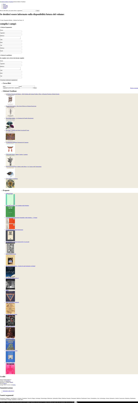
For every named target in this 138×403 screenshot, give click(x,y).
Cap (1, 45)
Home (4, 4)
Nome (1, 30)
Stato (1, 42)
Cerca (4, 87)
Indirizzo (2, 35)
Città (1, 39)
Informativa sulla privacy (8, 391)
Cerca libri (5, 5)
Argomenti (5, 6)
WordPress (7, 381)
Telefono (2, 48)
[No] (77, 402)
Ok (75, 402)
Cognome (2, 33)
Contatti (4, 8)
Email (1, 50)
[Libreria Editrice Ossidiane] (6, 1)
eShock (11, 382)
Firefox (14, 384)
